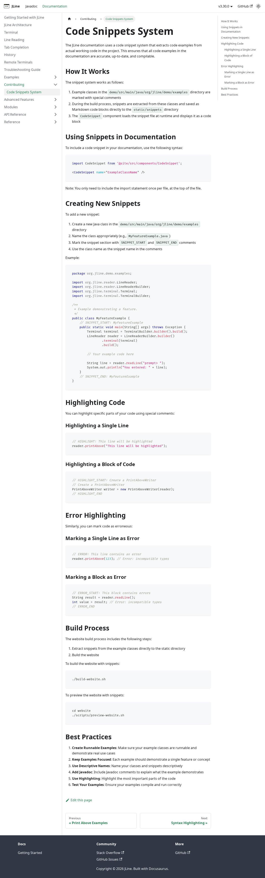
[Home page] (69, 19)
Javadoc (31, 6)
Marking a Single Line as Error (239, 74)
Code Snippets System (24, 92)
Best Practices (229, 94)
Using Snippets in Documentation (231, 29)
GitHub (243, 6)
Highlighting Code (232, 43)
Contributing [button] (14, 84)
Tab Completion (16, 47)
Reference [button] (12, 122)
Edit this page (81, 800)
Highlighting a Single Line (240, 50)
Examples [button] (11, 77)
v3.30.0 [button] (223, 6)
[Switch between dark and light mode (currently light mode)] (258, 6)
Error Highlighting (232, 66)
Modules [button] (11, 107)
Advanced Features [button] (19, 99)
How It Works (229, 21)
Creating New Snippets (235, 37)
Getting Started (30, 852)
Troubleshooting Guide (22, 69)
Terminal (11, 32)
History (10, 54)
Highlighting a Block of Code (238, 58)
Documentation (54, 6)
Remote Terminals (18, 62)
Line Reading (14, 40)
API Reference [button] (15, 114)
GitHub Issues (107, 859)
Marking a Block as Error (239, 82)
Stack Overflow (108, 852)
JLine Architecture (18, 25)
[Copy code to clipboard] (205, 159)
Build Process (229, 88)
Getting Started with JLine (24, 17)
